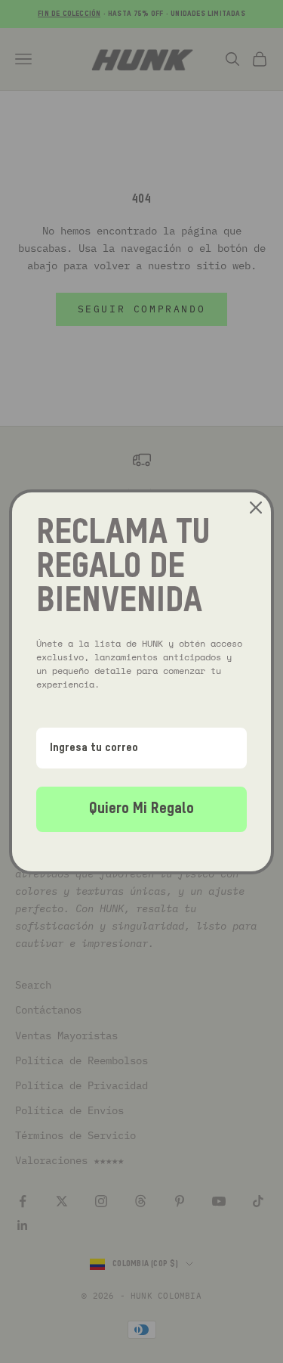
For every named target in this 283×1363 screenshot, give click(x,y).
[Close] (256, 507)
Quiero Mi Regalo (141, 809)
